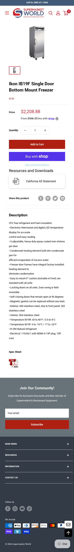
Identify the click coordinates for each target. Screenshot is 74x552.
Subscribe (37, 424)
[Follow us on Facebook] (7, 508)
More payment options (37, 164)
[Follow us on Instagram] (15, 508)
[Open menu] (7, 12)
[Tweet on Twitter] (55, 198)
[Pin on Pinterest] (48, 198)
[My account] (58, 13)
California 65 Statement (41, 181)
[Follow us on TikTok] (29, 508)
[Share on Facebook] (40, 198)
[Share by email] (62, 198)
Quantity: (14, 130)
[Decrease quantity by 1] (25, 130)
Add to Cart (37, 144)
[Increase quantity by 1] (45, 130)
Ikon (11, 98)
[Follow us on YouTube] (22, 508)
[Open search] (51, 13)
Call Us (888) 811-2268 (37, 2)
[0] (65, 13)
